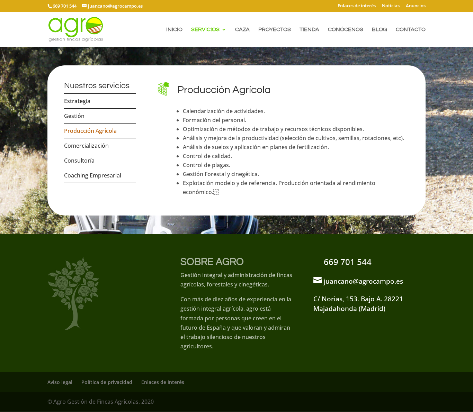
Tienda (309, 29)
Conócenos (345, 29)
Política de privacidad (106, 382)
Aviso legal (59, 382)
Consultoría (79, 160)
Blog (379, 29)
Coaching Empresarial (92, 175)
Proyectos (274, 29)
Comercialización (86, 145)
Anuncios (416, 6)
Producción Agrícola (90, 131)
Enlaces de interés (357, 6)
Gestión (74, 116)
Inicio (174, 29)
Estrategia (77, 101)
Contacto (411, 29)
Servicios (205, 29)
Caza (242, 29)
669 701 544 (348, 261)
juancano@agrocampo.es (363, 281)
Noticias (391, 6)
